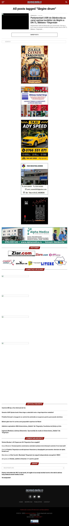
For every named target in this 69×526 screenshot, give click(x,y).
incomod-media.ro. (30, 513)
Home (21, 502)
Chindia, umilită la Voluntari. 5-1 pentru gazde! (24, 459)
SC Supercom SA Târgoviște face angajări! (26, 442)
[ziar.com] (21, 256)
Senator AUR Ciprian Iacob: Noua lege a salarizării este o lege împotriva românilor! (28, 412)
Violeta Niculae (6, 442)
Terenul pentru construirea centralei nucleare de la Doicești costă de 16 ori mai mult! (39, 446)
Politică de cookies (25, 510)
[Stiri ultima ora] (54, 256)
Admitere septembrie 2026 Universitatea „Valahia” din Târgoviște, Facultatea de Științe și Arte (31, 426)
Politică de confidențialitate (40, 510)
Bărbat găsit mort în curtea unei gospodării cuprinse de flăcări (21, 421)
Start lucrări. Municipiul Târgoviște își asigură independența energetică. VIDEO (35, 455)
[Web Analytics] (34, 522)
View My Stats (34, 523)
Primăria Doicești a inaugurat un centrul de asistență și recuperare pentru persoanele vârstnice (32, 417)
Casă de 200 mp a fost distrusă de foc (14, 408)
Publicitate (38, 502)
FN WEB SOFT (38, 517)
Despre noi (28, 502)
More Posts (34, 34)
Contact (47, 502)
